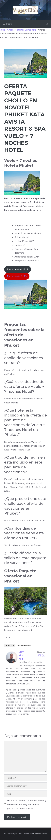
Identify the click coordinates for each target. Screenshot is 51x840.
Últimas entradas (24, 645)
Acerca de (10, 645)
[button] (47, 24)
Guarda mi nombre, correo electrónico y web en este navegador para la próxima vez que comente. (26, 804)
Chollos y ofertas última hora (21, 29)
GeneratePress (40, 834)
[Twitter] (43, 655)
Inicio (2, 29)
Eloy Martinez (22, 655)
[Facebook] (39, 655)
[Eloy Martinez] (11, 662)
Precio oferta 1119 (17, 276)
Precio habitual (17, 269)
